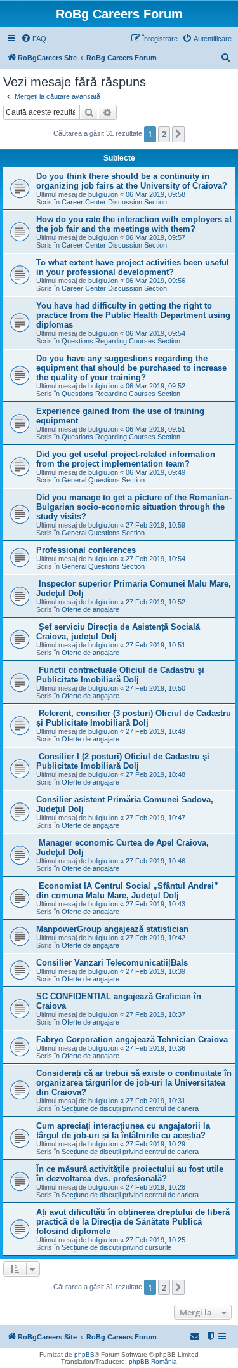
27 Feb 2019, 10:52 (155, 602)
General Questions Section (103, 480)
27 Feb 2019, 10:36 (155, 1048)
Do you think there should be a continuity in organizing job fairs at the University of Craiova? (131, 180)
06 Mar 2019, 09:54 (155, 333)
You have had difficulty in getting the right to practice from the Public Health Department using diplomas (133, 315)
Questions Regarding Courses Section (121, 341)
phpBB (84, 1354)
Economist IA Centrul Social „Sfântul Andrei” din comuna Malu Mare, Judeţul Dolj (127, 890)
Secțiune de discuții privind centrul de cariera (130, 1108)
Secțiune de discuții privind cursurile (116, 1247)
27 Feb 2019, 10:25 (155, 1240)
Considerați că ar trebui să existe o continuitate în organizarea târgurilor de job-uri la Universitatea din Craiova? (134, 1082)
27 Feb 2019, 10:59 (155, 525)
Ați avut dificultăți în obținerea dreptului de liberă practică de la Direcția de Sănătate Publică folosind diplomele (133, 1221)
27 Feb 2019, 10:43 (155, 904)
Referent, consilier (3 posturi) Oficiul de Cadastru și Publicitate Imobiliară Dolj (133, 717)
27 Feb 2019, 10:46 (155, 861)
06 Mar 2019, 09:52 (155, 386)
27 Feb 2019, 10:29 (155, 1144)
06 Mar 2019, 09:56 (155, 280)
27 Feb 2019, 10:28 (155, 1187)
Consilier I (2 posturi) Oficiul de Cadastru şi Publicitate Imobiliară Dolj (122, 761)
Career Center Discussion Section (114, 202)
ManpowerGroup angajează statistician (112, 929)
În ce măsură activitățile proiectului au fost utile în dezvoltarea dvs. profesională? (129, 1173)
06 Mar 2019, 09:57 (155, 237)
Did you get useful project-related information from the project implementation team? (125, 458)
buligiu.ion (103, 194)
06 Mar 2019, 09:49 (155, 472)
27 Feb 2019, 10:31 (155, 1101)
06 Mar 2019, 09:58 (155, 194)
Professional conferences (86, 550)
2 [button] (164, 134)
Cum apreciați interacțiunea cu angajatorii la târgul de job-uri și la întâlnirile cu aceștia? (123, 1130)
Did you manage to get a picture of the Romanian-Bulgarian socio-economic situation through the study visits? (134, 507)
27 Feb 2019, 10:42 (155, 937)
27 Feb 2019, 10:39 (155, 971)
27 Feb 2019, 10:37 (155, 1014)
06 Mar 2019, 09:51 (155, 429)
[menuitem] (33, 38)
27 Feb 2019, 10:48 (155, 774)
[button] (178, 134)
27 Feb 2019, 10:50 (155, 688)
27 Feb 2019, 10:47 (155, 817)
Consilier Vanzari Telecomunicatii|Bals (112, 962)
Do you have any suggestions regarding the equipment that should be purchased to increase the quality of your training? (131, 368)
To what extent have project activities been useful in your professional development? (132, 267)
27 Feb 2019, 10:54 (155, 558)
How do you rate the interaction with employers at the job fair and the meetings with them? (134, 224)
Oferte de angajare (90, 609)
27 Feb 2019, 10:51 (155, 645)
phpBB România (153, 1361)
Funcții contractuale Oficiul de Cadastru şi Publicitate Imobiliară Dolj (120, 674)
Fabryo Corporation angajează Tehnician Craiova (132, 1039)
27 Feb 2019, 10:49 (155, 731)
